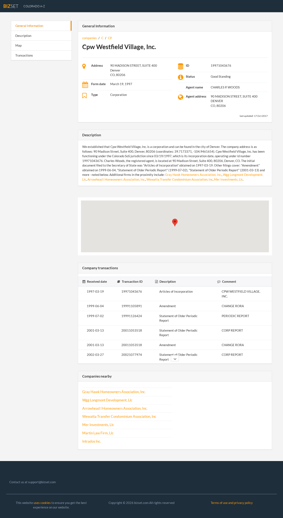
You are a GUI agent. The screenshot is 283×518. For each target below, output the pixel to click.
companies (89, 38)
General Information (29, 26)
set (10, 6)
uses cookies (42, 503)
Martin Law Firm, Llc (98, 433)
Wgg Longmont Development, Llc (107, 400)
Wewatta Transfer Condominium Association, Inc (179, 179)
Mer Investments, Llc (228, 179)
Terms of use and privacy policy (232, 503)
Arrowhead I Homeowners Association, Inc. (115, 408)
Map (18, 45)
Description (23, 35)
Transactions (24, 55)
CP (110, 38)
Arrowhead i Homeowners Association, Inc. (116, 179)
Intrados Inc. (91, 441)
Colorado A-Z (34, 6)
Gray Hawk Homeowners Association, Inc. (193, 174)
